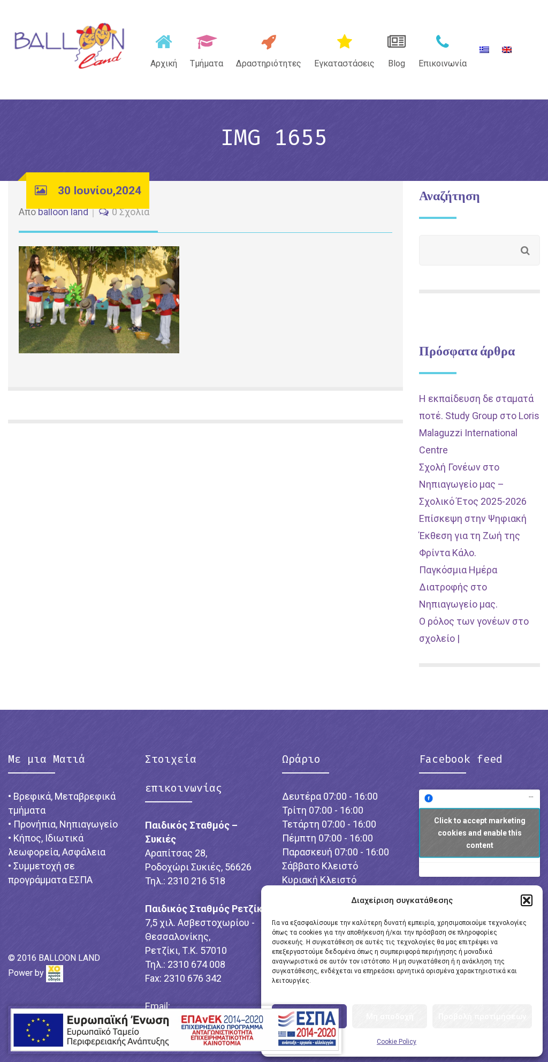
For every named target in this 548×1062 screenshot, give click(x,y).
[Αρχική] (163, 48)
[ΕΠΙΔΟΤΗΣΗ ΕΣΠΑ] (175, 1029)
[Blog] (396, 48)
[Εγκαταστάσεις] (344, 48)
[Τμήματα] (207, 48)
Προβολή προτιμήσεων (482, 1016)
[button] (526, 900)
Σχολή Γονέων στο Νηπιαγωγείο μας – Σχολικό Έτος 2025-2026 (473, 484)
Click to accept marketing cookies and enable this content (480, 832)
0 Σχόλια (130, 211)
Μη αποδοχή (390, 1016)
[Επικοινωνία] (442, 48)
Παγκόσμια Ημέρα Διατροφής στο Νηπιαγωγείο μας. (458, 587)
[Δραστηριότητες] (269, 48)
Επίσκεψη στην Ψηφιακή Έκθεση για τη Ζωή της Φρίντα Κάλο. (473, 535)
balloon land (63, 211)
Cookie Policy (396, 1041)
